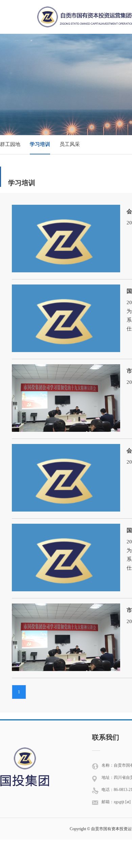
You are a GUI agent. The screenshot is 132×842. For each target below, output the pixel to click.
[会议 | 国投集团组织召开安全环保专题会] (66, 211)
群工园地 (10, 144)
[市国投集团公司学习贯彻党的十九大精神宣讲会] (66, 370)
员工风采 (70, 144)
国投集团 (24, 766)
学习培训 (40, 144)
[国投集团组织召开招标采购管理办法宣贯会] (66, 291)
